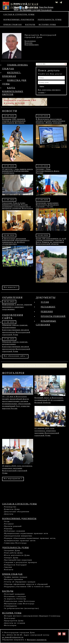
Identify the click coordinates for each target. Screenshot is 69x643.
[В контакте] (63, 634)
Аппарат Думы (11, 558)
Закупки (8, 567)
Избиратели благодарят (15, 565)
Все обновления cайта (15, 355)
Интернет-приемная (13, 579)
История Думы (47, 24)
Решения (47, 311)
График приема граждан (15, 577)
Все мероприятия (13, 478)
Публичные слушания (14, 531)
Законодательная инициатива (18, 536)
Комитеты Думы (12, 509)
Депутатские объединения (16, 511)
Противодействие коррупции (18, 560)
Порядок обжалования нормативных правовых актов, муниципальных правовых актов (30, 539)
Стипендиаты (10, 606)
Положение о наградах (15, 596)
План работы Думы (13, 553)
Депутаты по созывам (14, 623)
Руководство (10, 507)
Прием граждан (12, 24)
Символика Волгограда (15, 543)
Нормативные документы (18, 19)
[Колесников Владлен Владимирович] (11, 46)
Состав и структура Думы (18, 14)
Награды (30, 24)
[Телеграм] (59, 634)
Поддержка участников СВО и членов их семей (27, 586)
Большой (46, 10)
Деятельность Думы (50, 19)
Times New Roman (46, 7)
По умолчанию (28, 7)
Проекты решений (53, 316)
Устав (45, 302)
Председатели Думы (14, 621)
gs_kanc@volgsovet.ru (12, 637)
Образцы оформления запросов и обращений (26, 584)
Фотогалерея (10, 625)
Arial (36, 7)
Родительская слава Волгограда (19, 601)
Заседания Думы (12, 550)
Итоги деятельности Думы (17, 555)
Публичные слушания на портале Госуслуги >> (26, 365)
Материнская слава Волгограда (19, 604)
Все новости (10, 287)
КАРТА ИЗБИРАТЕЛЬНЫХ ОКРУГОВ (12, 91)
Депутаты (8, 514)
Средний (36, 10)
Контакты (8, 569)
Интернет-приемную (37, 640)
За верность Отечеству (15, 599)
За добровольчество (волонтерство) (21, 608)
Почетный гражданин (14, 594)
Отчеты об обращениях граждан (19, 582)
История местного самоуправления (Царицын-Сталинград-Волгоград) (32, 617)
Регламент (48, 307)
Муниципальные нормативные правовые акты (26, 533)
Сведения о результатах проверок (20, 562)
